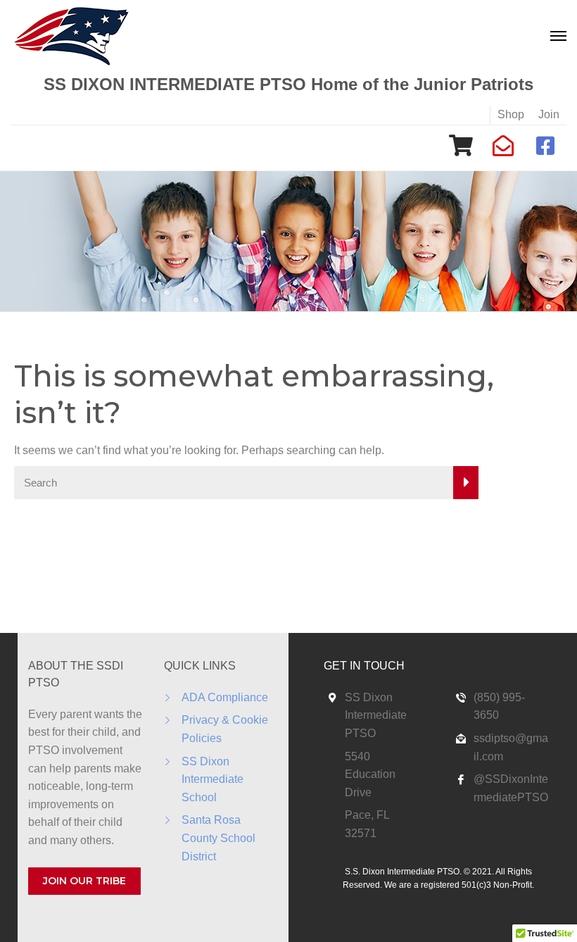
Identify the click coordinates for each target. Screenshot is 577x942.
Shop (510, 114)
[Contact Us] (503, 145)
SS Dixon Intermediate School (212, 779)
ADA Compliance (225, 697)
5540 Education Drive (370, 774)
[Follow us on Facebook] (545, 145)
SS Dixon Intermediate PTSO (376, 715)
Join (548, 114)
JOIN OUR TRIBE (84, 880)
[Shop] (461, 145)
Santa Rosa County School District (218, 838)
